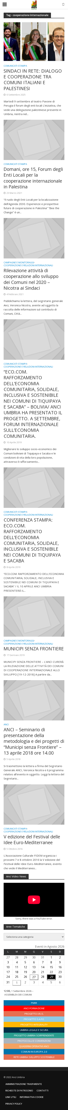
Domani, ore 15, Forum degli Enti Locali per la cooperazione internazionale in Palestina (33, 177)
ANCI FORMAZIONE (34, 1008)
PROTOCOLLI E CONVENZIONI (34, 1040)
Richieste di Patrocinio (19, 1090)
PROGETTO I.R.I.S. (34, 1013)
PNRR (34, 1003)
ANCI (6, 725)
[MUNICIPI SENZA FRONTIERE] (34, 616)
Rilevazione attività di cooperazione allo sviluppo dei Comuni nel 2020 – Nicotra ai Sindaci (31, 279)
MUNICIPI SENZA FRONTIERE (34, 648)
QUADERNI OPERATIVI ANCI (34, 1046)
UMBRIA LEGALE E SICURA (34, 1030)
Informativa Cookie (32, 1097)
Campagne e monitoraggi (19, 263)
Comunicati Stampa (15, 66)
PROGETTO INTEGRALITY (34, 1024)
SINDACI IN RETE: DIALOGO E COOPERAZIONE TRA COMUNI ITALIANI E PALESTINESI (33, 79)
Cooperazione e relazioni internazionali (28, 265)
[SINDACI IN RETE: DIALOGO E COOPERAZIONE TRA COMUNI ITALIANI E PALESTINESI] (34, 41)
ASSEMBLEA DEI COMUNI (18, 994)
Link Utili (10, 1097)
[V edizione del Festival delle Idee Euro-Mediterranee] (34, 804)
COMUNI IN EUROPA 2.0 (34, 1051)
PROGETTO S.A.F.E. (34, 1019)
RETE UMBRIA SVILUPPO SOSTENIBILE (34, 1057)
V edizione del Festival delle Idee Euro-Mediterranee (32, 839)
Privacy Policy (13, 1103)
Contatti (42, 1090)
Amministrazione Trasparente (23, 1084)
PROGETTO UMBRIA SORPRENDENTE (34, 1035)
